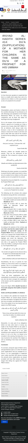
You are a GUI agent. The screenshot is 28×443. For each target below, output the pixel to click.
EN (21, 0)
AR (23, 0)
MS (19, 0)
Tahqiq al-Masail (5, 384)
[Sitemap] (23, 3)
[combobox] (12, 6)
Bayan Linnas (4, 373)
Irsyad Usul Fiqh (5, 382)
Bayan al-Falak (5, 395)
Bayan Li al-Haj (5, 389)
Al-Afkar (3, 386)
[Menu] (2, 16)
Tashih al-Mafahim (5, 391)
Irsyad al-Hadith (6, 368)
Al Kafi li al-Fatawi (5, 377)
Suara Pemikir (5, 393)
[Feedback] (20, 3)
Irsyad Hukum (4, 375)
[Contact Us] (18, 3)
